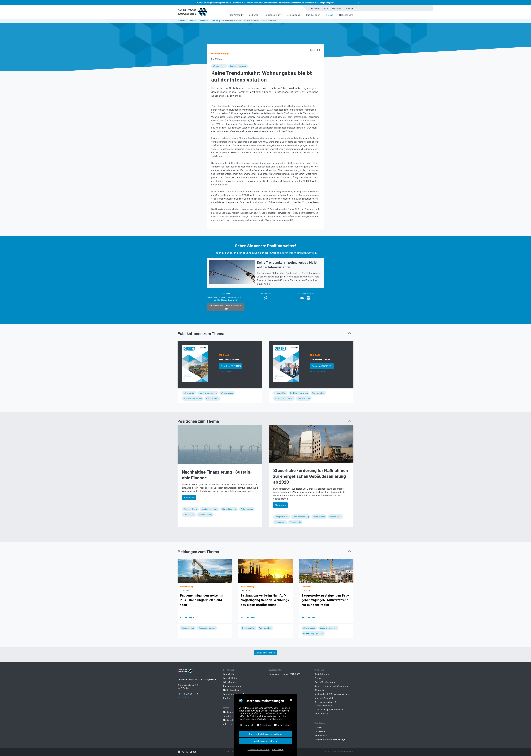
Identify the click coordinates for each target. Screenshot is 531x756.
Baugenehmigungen (238, 66)
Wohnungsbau (219, 66)
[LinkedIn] (190, 751)
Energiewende (319, 516)
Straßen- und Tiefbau (193, 398)
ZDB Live (227, 724)
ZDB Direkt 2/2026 (229, 359)
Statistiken (265, 725)
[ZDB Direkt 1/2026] (286, 363)
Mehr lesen (189, 497)
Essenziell (247, 725)
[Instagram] (186, 751)
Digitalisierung (321, 674)
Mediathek (228, 720)
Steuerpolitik (295, 522)
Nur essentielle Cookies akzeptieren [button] (265, 734)
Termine (227, 716)
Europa (318, 678)
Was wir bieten (230, 678)
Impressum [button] (277, 749)
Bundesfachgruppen (233, 686)
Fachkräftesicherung (208, 393)
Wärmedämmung (229, 509)
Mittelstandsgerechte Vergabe (329, 709)
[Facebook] (179, 751)
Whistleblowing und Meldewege (329, 739)
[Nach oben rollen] (524, 749)
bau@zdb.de (183, 697)
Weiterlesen (187, 617)
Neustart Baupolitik (323, 698)
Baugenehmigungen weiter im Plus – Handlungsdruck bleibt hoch (201, 600)
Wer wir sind (229, 674)
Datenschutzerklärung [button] (259, 749)
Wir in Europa (229, 682)
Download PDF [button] (231, 366)
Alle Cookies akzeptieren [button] (265, 741)
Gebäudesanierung (209, 509)
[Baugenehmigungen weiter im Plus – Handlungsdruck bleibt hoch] (205, 570)
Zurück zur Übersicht (265, 652)
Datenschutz (320, 735)
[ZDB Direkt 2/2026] (195, 363)
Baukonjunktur (212, 398)
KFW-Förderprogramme (313, 633)
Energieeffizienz (190, 509)
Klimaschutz (189, 514)
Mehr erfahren (226, 372)
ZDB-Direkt (224, 355)
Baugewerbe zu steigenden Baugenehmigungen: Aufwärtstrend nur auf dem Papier (325, 600)
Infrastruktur (189, 393)
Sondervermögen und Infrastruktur (331, 686)
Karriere (227, 698)
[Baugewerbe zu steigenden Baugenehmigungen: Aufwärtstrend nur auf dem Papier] (326, 570)
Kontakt (318, 727)
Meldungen (228, 712)
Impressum (319, 731)
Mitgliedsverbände (232, 690)
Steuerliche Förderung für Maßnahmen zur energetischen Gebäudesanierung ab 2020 (310, 476)
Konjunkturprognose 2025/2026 (284, 674)
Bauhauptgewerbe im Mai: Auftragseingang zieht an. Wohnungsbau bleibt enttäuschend (265, 600)
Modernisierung (205, 514)
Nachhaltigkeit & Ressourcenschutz (331, 694)
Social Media (282, 725)
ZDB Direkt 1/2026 (320, 359)
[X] (182, 751)
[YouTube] (194, 751)
